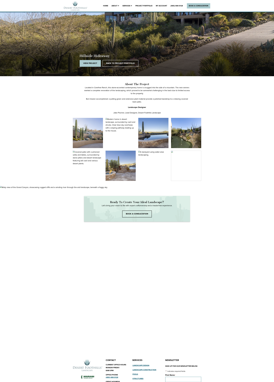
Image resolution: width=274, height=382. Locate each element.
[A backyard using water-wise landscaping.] (153, 166)
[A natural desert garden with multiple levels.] (88, 133)
